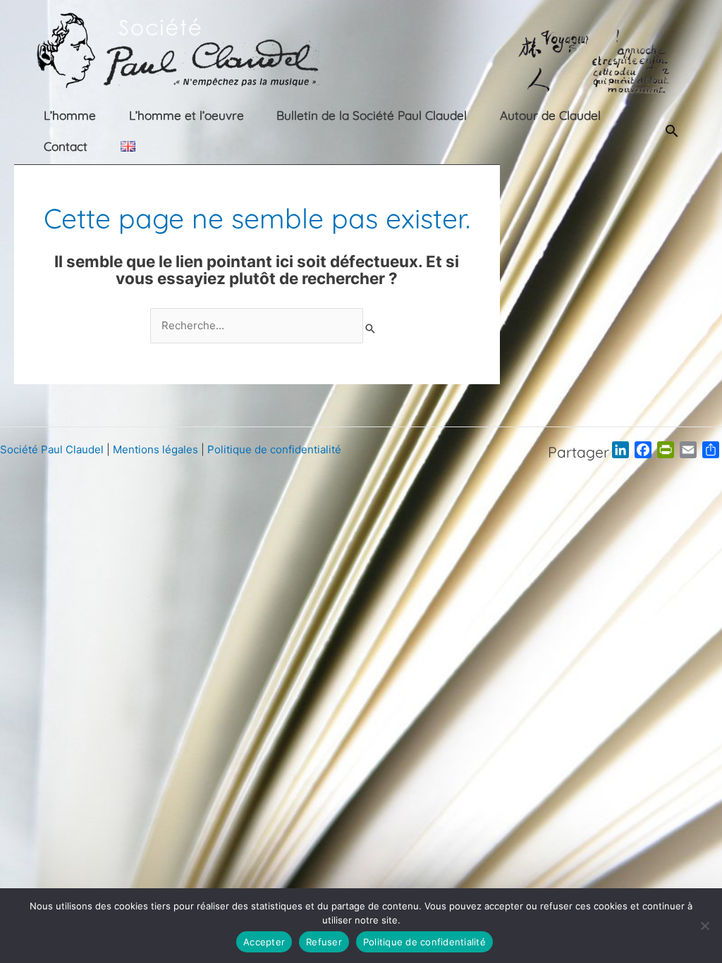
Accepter (264, 941)
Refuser (324, 941)
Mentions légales (155, 449)
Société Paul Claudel (52, 449)
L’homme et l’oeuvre (186, 115)
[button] (671, 131)
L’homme (70, 115)
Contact (65, 146)
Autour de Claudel (550, 115)
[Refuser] (704, 926)
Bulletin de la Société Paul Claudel (371, 115)
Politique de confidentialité (274, 449)
